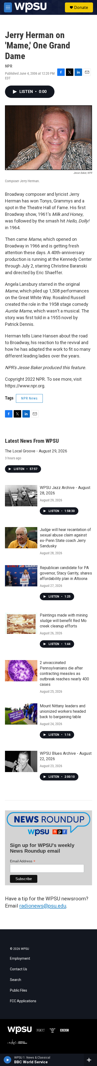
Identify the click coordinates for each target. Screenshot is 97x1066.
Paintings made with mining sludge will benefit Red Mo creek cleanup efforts (64, 620)
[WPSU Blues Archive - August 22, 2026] (21, 761)
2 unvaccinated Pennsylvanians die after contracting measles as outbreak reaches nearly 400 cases (64, 673)
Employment (20, 958)
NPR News (29, 398)
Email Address (22, 861)
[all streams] (90, 1060)
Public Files (18, 990)
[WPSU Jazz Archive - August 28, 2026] (21, 495)
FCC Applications (23, 1001)
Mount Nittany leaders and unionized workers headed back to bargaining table (63, 711)
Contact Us (18, 969)
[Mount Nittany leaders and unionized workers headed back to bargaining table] (21, 714)
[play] (7, 1059)
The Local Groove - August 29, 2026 (36, 451)
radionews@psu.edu (42, 906)
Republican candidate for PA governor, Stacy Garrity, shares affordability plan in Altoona (66, 573)
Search (15, 980)
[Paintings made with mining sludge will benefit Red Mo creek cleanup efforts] (21, 623)
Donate (81, 7)
